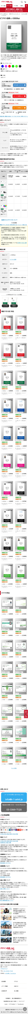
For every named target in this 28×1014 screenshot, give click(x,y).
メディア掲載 (4, 986)
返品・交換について (5, 888)
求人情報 (16, 991)
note (6, 1004)
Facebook (21, 1004)
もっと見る (14, 768)
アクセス (16, 981)
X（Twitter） (12, 1004)
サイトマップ (21, 1001)
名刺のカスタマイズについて (9, 220)
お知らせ (16, 986)
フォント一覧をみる (22, 224)
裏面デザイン (3, 200)
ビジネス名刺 (24, 13)
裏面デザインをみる (4, 224)
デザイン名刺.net (4, 13)
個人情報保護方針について (6, 900)
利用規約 (8, 998)
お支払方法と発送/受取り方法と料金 (9, 834)
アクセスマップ (4, 968)
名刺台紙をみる (13, 224)
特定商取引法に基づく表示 (10, 1001)
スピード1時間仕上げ (18, 96)
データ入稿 (16, 5)
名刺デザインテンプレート (14, 13)
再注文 (22, 5)
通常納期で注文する (18, 85)
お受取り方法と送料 (22, 242)
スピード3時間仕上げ (18, 107)
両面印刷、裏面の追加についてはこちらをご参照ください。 (14, 116)
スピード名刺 (3, 5)
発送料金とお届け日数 (5, 842)
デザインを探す (9, 5)
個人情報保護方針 (16, 998)
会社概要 (3, 981)
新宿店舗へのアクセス (5, 863)
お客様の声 (4, 991)
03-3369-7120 (14, 810)
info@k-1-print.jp (14, 799)
